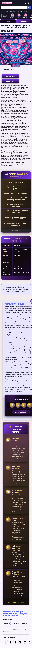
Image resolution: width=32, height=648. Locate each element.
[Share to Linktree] (15, 641)
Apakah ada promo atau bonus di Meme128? (16, 211)
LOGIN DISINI (10, 81)
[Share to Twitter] (6, 641)
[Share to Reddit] (25, 641)
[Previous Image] (1, 49)
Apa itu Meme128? (16, 182)
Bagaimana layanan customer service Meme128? (16, 218)
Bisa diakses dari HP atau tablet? (16, 193)
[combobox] (14, 7)
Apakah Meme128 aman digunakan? (16, 188)
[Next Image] (30, 49)
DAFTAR (24, 21)
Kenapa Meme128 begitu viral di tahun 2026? (16, 224)
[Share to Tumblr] (30, 641)
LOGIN (8, 21)
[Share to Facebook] (11, 641)
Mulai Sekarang (21, 412)
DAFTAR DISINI (10, 76)
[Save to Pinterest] (20, 641)
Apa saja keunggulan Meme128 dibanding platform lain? (16, 199)
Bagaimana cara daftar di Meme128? (16, 205)
